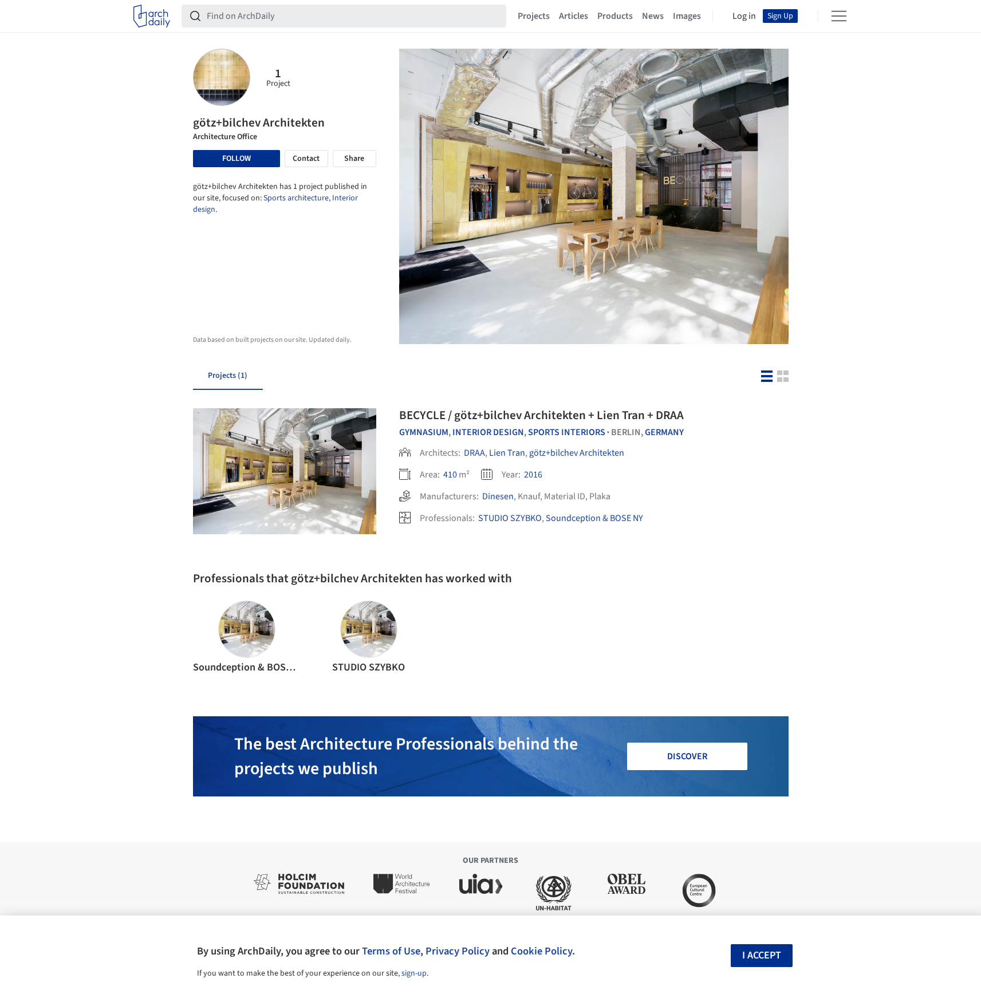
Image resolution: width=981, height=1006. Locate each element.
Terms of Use (391, 951)
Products (615, 16)
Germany (664, 432)
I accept (761, 955)
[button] (266, 524)
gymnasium (423, 432)
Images (687, 16)
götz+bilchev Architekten (576, 453)
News (653, 16)
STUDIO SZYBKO (510, 518)
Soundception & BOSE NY (594, 518)
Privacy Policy (458, 951)
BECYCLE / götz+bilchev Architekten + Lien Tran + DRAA (541, 415)
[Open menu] (839, 16)
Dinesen (498, 496)
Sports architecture (296, 198)
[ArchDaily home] (151, 16)
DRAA (474, 453)
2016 (533, 474)
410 (450, 474)
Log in (744, 16)
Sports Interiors (566, 432)
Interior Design (488, 432)
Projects (534, 16)
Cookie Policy (541, 951)
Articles (573, 16)
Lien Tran (507, 453)
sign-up (414, 973)
